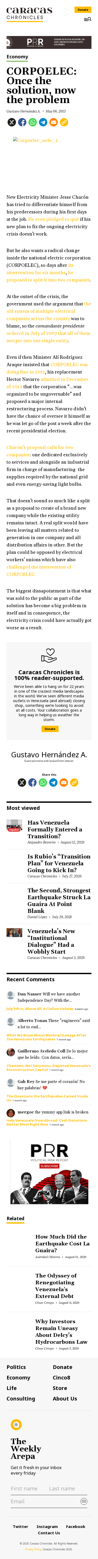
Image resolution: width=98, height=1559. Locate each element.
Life (12, 1388)
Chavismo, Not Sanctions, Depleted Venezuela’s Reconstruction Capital (49, 1067)
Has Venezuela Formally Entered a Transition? (54, 830)
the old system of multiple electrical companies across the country (49, 311)
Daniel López (37, 917)
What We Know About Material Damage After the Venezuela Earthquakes (46, 1037)
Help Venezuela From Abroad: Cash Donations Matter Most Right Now (47, 1122)
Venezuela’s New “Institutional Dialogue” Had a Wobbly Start (51, 941)
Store (60, 1388)
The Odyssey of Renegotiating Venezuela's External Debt (56, 1286)
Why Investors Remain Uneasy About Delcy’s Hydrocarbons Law (61, 1332)
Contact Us (49, 1532)
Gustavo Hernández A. (24, 111)
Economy (17, 57)
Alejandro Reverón (41, 842)
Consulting (21, 1398)
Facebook (75, 1526)
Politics (16, 1367)
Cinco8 (61, 1377)
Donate (83, 10)
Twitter (20, 1526)
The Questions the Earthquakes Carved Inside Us (47, 1098)
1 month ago (64, 1039)
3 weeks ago (81, 1009)
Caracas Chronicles (42, 876)
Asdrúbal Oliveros (47, 1257)
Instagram (47, 1526)
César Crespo (44, 1303)
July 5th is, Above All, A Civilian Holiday (40, 1008)
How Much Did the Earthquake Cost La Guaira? (62, 1244)
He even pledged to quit (53, 219)
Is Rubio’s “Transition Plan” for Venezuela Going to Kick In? (58, 863)
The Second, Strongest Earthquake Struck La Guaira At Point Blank (59, 901)
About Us (65, 1398)
